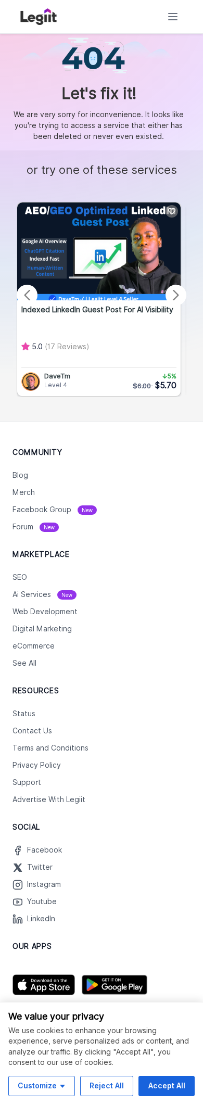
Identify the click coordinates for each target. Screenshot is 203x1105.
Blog (20, 475)
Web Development (45, 611)
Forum (33, 527)
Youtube (42, 901)
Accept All (166, 1085)
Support (26, 782)
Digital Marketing (42, 629)
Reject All (107, 1085)
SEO (19, 577)
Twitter (40, 867)
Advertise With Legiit (48, 799)
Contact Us (32, 731)
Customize (37, 1085)
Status (23, 713)
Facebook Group (52, 509)
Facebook (44, 850)
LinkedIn (41, 919)
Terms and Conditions (50, 748)
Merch (23, 492)
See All (24, 663)
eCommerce (33, 646)
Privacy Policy (36, 765)
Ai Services (42, 594)
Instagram (44, 884)
